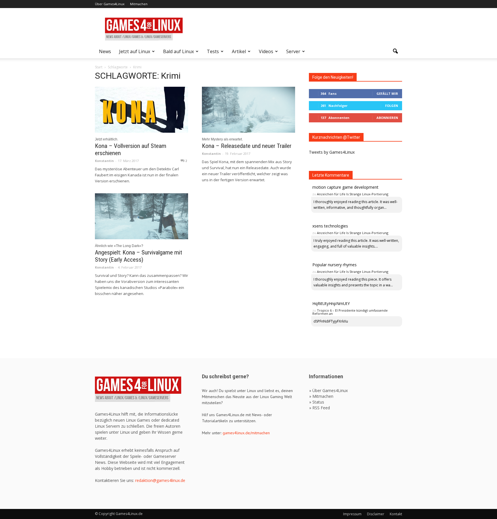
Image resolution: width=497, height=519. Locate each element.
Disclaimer (375, 514)
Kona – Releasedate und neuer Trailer (246, 145)
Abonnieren (387, 117)
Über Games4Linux (110, 4)
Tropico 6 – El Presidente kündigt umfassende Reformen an (350, 312)
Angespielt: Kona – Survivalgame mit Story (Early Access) (138, 256)
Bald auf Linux (178, 51)
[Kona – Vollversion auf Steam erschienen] (141, 110)
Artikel (239, 51)
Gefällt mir (387, 93)
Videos (266, 51)
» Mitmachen (321, 396)
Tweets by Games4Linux (332, 152)
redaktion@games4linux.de (160, 480)
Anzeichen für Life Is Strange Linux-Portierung (352, 194)
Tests (213, 51)
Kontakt (396, 514)
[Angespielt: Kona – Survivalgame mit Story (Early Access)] (141, 216)
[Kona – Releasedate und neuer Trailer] (248, 110)
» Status (316, 402)
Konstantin (104, 161)
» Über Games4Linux (328, 390)
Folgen (391, 105)
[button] (395, 51)
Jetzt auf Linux (134, 51)
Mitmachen (139, 4)
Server (293, 51)
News (105, 51)
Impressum (352, 514)
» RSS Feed (319, 407)
